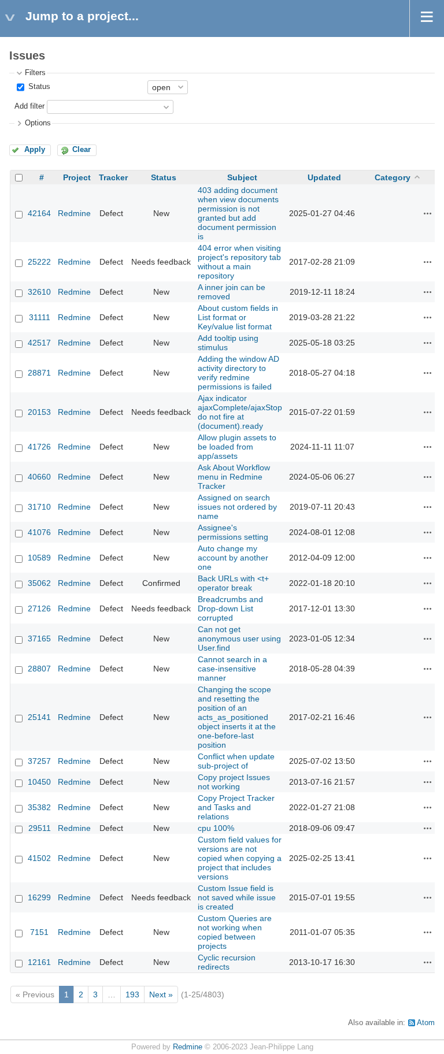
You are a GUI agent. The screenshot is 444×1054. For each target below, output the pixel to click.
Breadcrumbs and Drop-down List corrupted (230, 608)
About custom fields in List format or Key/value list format (238, 317)
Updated (324, 177)
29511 (39, 828)
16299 (39, 897)
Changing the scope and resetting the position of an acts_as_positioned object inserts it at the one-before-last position (237, 717)
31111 (39, 317)
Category (392, 177)
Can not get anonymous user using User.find (239, 638)
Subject (242, 177)
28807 (39, 668)
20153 (39, 412)
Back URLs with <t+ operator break (233, 583)
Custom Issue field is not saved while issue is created (237, 897)
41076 (39, 532)
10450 (39, 781)
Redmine (74, 213)
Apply (34, 150)
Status (38, 87)
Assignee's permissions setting (233, 532)
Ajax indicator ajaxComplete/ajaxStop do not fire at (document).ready (240, 412)
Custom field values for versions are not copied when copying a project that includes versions (240, 858)
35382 (39, 807)
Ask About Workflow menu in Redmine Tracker (234, 477)
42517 (39, 342)
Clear (81, 150)
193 (132, 994)
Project (77, 177)
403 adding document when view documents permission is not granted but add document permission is (238, 213)
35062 (39, 583)
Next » (161, 994)
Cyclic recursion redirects (227, 962)
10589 (39, 557)
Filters (35, 73)
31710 (39, 506)
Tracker (113, 177)
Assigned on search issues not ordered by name (237, 507)
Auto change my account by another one (233, 557)
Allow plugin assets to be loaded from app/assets (237, 447)
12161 (39, 962)
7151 (39, 932)
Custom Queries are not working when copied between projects (235, 932)
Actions (427, 213)
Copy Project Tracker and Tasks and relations (236, 807)
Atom (426, 1023)
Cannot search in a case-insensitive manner (232, 668)
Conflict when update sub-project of (236, 761)
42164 (39, 213)
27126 (39, 608)
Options (38, 123)
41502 (39, 858)
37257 (39, 761)
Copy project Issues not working (234, 782)
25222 (39, 261)
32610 (39, 291)
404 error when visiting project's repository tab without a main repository (239, 261)
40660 (39, 476)
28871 (39, 372)
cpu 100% (216, 828)
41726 (39, 446)
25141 (39, 717)
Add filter (29, 106)
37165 (39, 638)
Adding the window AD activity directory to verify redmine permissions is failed (238, 372)
